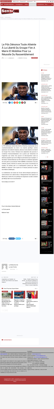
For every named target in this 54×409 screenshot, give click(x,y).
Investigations (19, 4)
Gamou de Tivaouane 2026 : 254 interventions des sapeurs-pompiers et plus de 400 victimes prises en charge (46, 98)
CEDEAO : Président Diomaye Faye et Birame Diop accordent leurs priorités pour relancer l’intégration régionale (46, 121)
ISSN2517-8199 (16, 1)
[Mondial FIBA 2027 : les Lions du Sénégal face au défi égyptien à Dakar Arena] (44, 244)
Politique (42, 116)
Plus (35, 1)
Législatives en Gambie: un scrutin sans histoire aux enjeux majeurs (10, 281)
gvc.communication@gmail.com (40, 357)
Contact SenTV (30, 1)
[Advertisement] (37, 11)
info (45, 355)
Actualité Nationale (9, 4)
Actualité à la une (18, 291)
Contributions (40, 4)
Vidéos (26, 4)
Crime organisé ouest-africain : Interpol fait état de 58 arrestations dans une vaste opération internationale (46, 77)
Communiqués (32, 4)
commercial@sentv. (40, 355)
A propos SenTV (23, 1)
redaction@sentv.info (36, 354)
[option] (46, 114)
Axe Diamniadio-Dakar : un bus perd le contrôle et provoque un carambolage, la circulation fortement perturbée (46, 109)
